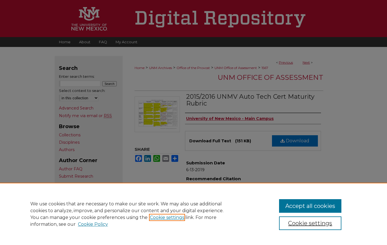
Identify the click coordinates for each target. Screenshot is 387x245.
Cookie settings (167, 217)
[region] (193, 214)
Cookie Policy (93, 224)
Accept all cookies (310, 206)
